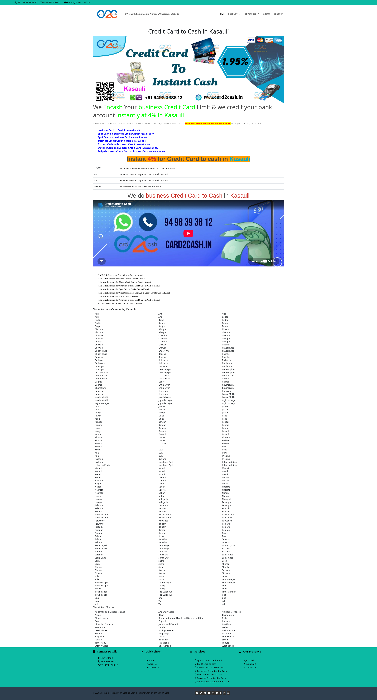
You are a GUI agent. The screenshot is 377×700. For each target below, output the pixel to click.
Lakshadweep (101, 630)
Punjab (98, 639)
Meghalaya (163, 633)
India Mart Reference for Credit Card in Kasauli (118, 296)
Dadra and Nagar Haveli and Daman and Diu (180, 618)
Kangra (225, 425)
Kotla (160, 446)
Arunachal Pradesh (231, 611)
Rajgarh (162, 523)
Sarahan (226, 548)
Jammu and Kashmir (168, 624)
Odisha (162, 636)
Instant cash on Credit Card (210, 667)
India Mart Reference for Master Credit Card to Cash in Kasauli (124, 282)
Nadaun (162, 477)
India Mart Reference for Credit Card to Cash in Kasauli (121, 279)
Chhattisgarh (101, 618)
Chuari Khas (228, 347)
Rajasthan (163, 639)
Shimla (225, 563)
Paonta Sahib (101, 514)
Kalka (161, 415)
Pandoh (162, 508)
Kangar (98, 421)
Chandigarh (228, 615)
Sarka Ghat (163, 554)
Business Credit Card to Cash (211, 678)
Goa (97, 621)
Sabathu (162, 539)
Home (221, 14)
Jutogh (225, 409)
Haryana (226, 621)
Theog (161, 585)
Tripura (225, 642)
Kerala (161, 627)
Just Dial (250, 660)
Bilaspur (99, 329)
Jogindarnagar (165, 400)
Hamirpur (99, 391)
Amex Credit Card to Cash (209, 674)
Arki (97, 313)
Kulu (97, 452)
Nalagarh (99, 499)
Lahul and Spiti (165, 462)
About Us (152, 663)
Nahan (161, 492)
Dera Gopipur (165, 369)
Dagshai (162, 353)
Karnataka (100, 627)
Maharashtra (228, 630)
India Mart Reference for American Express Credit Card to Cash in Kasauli (129, 286)
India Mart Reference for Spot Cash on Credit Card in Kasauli (123, 289)
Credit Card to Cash (206, 663)
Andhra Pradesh (166, 611)
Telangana (163, 642)
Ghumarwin (164, 384)
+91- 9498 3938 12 (27, 2)
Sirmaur (162, 570)
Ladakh (225, 627)
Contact (278, 14)
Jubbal (98, 406)
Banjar (161, 323)
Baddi (225, 316)
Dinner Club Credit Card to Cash (213, 681)
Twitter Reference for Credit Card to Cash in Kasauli (120, 303)
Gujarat (162, 621)
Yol (159, 601)
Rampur (99, 530)
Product (233, 14)
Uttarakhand (164, 645)
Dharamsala (101, 375)
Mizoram (226, 633)
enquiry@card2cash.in (78, 2)
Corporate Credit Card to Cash (212, 671)
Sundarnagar (228, 579)
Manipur (99, 633)
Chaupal (162, 338)
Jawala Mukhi (228, 394)
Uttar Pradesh (102, 645)
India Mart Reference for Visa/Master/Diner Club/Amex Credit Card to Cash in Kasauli (134, 293)
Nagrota (226, 486)
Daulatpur (227, 363)
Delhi (224, 618)
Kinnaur (99, 437)
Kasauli (162, 431)
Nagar (98, 483)
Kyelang (226, 455)
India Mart (251, 663)
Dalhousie (100, 360)
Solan (97, 576)
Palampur (227, 502)
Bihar (161, 615)
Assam (98, 615)
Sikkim (225, 639)
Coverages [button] (250, 14)
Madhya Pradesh (166, 630)
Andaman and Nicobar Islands (110, 611)
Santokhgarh (101, 545)
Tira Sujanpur (101, 591)
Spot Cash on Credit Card (209, 660)
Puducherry (228, 636)
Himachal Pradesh (104, 624)
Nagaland (100, 636)
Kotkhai (225, 440)
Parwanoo (227, 517)
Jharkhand (227, 624)
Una (224, 594)
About (266, 14)
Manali (98, 468)
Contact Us (153, 667)
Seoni (97, 560)
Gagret (225, 378)
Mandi (225, 471)
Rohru (225, 533)
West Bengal (228, 645)
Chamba (226, 332)
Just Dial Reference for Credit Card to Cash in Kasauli (120, 275)
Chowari (99, 344)
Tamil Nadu (100, 642)
